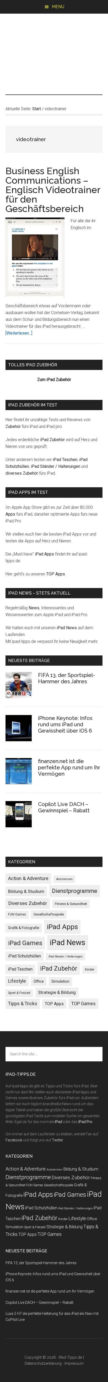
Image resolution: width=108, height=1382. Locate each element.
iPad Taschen (65, 459)
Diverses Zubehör (27, 903)
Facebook (14, 1140)
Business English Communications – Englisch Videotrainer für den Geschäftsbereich (53, 189)
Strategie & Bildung (57, 992)
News (34, 607)
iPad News (67, 627)
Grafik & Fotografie (23, 928)
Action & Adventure (28, 878)
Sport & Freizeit (19, 993)
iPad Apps (44, 554)
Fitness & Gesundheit (71, 904)
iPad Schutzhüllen (24, 956)
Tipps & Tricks (22, 1003)
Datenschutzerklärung (43, 1363)
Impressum (74, 1363)
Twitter (57, 1140)
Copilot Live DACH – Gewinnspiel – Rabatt (64, 807)
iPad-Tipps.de (54, 36)
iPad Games (25, 943)
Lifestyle (17, 981)
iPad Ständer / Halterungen (55, 466)
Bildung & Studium (26, 891)
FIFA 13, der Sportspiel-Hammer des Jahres (66, 678)
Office (39, 981)
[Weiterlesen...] (19, 333)
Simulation (60, 981)
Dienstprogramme (74, 891)
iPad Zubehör (52, 439)
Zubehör (13, 426)
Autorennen (64, 879)
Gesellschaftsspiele (49, 914)
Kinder (89, 969)
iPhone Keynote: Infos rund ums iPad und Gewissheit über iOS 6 (65, 724)
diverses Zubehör (22, 473)
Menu (58, 6)
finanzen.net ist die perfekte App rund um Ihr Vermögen (69, 767)
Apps (10, 514)
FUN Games (17, 914)
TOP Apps (55, 573)
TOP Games (83, 1003)
